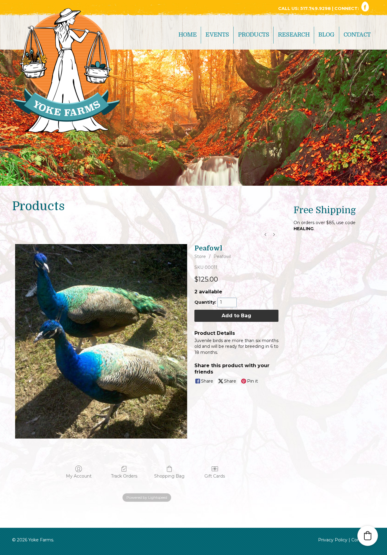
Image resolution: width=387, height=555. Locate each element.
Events (217, 34)
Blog (326, 34)
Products (253, 34)
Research (294, 34)
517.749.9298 (316, 8)
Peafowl (222, 256)
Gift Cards (214, 476)
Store (200, 256)
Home (187, 34)
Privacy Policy (332, 540)
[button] (367, 535)
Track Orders (124, 476)
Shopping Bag (169, 476)
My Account (79, 476)
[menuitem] (265, 234)
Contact (357, 34)
